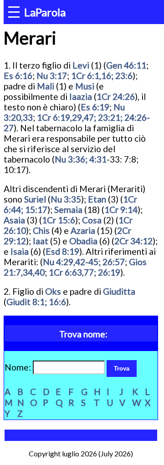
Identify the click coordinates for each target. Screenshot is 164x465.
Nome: (19, 367)
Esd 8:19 (62, 251)
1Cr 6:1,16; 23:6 (102, 75)
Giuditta (119, 291)
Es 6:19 (95, 107)
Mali (45, 86)
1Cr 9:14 (121, 209)
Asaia (14, 220)
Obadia (83, 241)
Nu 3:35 (66, 199)
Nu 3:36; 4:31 (81, 159)
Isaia (19, 251)
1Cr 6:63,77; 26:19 (84, 272)
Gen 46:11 (126, 65)
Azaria (83, 230)
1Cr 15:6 (58, 220)
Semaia (68, 209)
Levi (80, 65)
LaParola (45, 12)
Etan (97, 199)
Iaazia (80, 96)
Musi (84, 86)
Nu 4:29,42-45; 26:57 (84, 262)
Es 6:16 (18, 75)
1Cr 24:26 (116, 96)
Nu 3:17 (51, 75)
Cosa (92, 220)
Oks (53, 291)
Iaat (40, 241)
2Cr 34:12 (133, 241)
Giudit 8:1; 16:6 (36, 302)
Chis (41, 230)
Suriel (35, 199)
